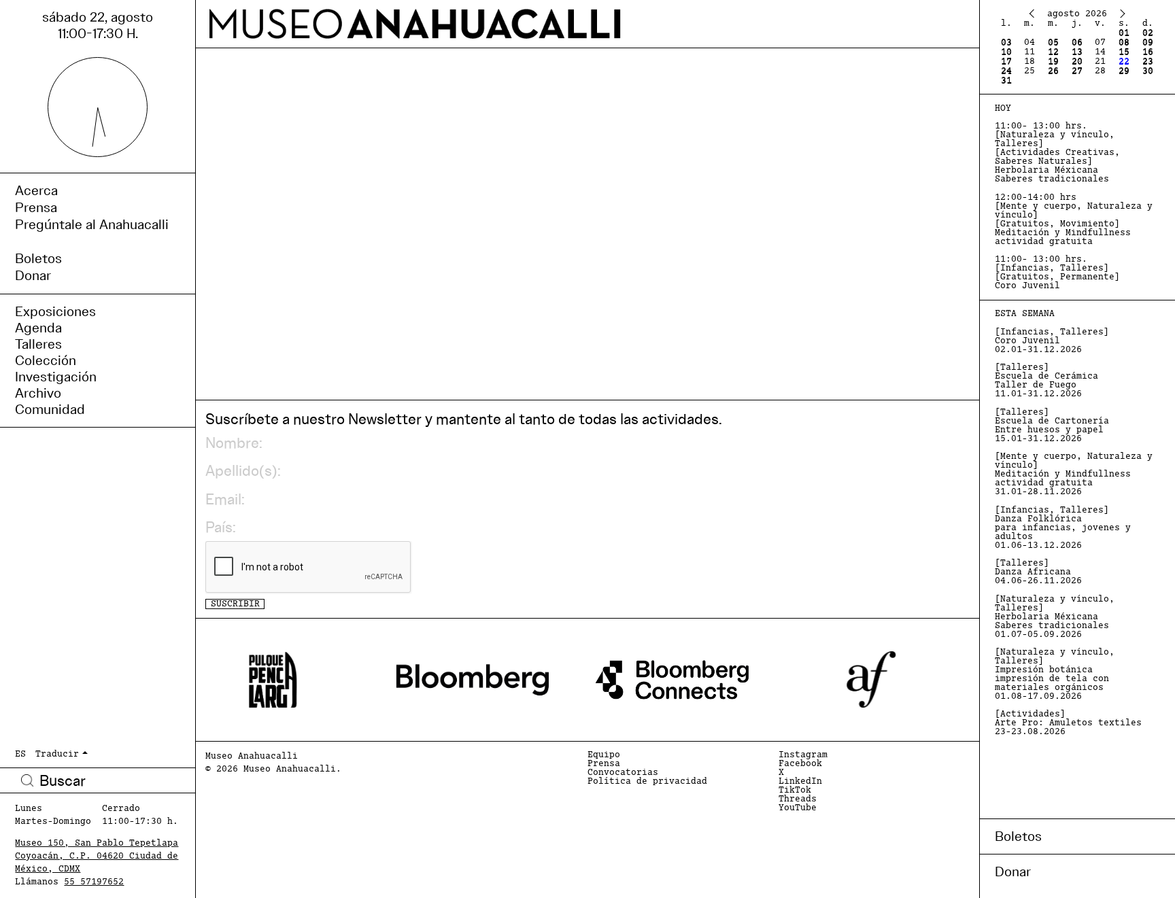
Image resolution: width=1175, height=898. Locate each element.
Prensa (604, 763)
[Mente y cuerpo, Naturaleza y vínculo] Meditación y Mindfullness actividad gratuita (1074, 474)
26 (1053, 71)
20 (1077, 61)
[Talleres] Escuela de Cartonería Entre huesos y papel (1052, 425)
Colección (45, 360)
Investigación (56, 376)
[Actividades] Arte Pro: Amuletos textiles (1068, 723)
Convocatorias (623, 772)
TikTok (795, 790)
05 (1053, 42)
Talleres (38, 344)
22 (1124, 61)
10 (1006, 52)
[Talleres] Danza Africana (1038, 572)
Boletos (1018, 836)
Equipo (604, 754)
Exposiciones (55, 311)
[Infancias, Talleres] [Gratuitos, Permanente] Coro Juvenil (1057, 272)
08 (1124, 42)
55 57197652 (94, 882)
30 (1147, 71)
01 (1124, 33)
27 (1077, 71)
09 (1147, 42)
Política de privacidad (647, 781)
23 (1147, 61)
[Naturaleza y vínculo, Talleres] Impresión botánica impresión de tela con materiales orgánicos (1054, 674)
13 (1077, 52)
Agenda (38, 328)
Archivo (38, 393)
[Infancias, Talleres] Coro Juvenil (1052, 341)
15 (1124, 52)
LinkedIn (800, 781)
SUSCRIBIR (235, 604)
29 (1124, 71)
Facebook (800, 763)
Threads (798, 799)
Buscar (27, 780)
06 (1077, 42)
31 (1006, 80)
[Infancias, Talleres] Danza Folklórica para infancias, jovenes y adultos (1063, 528)
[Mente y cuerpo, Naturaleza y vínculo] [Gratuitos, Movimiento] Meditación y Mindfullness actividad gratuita (1074, 219)
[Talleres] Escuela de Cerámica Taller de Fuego (1046, 380)
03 (1006, 42)
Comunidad (50, 409)
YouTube (798, 808)
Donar (1013, 871)
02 (1147, 33)
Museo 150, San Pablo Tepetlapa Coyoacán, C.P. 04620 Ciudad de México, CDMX (96, 856)
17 (1006, 61)
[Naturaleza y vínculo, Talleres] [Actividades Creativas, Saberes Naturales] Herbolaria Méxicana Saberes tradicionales (1057, 153)
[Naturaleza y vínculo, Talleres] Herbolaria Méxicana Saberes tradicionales (1054, 617)
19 (1053, 61)
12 (1053, 52)
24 (1006, 71)
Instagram (803, 754)
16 (1147, 52)
